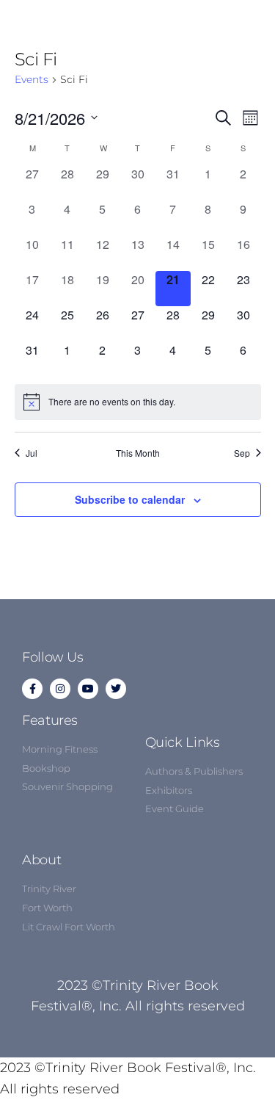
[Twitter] (116, 689)
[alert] (138, 401)
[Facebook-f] (32, 689)
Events (31, 79)
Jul (31, 453)
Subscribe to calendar (130, 499)
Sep (242, 453)
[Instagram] (60, 689)
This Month (138, 453)
